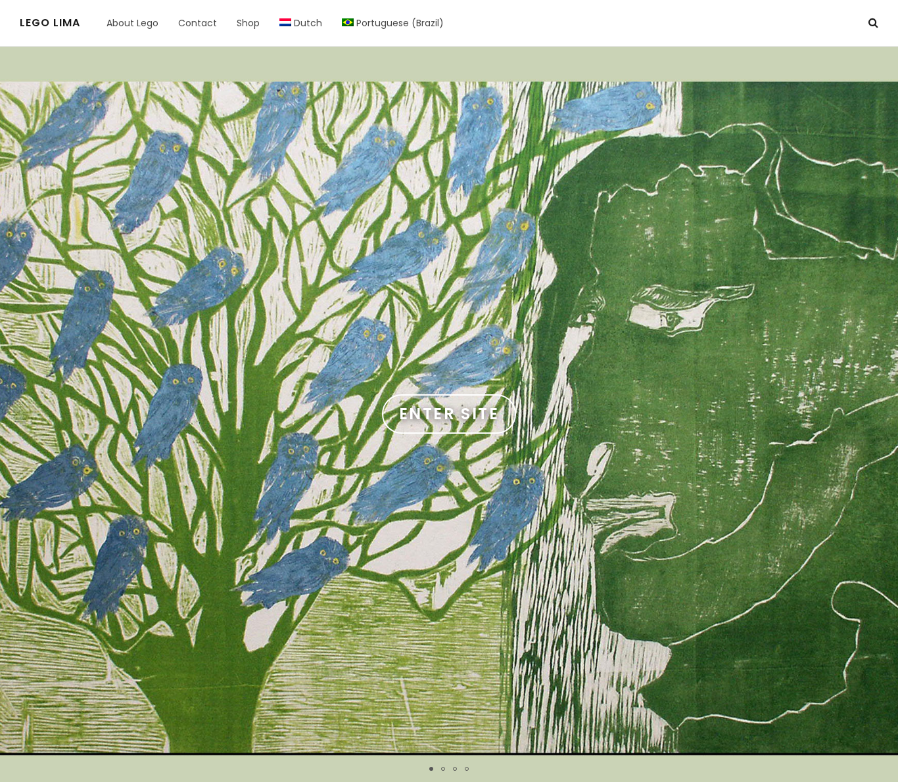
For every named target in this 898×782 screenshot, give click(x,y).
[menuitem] (300, 23)
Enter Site (449, 414)
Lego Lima (50, 23)
